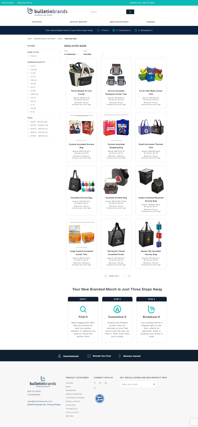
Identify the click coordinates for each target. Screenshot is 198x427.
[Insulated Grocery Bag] (81, 181)
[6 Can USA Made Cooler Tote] (151, 74)
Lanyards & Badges (75, 398)
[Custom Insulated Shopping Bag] (116, 128)
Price (30, 118)
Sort (85, 51)
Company (150, 22)
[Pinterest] (96, 389)
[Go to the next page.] (129, 276)
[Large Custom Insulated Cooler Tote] (81, 234)
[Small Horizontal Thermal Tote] (151, 128)
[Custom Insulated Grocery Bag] (81, 128)
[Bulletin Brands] (48, 12)
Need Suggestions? (119, 22)
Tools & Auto (72, 412)
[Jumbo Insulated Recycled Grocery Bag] (151, 181)
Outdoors (71, 405)
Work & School (73, 401)
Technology (72, 409)
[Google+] (107, 384)
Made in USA (33, 52)
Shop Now (37, 22)
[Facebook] (96, 384)
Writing (69, 416)
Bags (68, 387)
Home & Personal (74, 394)
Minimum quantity (36, 62)
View (66, 51)
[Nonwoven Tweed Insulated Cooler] (116, 234)
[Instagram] (101, 384)
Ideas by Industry (78, 22)
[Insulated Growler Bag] (116, 181)
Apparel (70, 383)
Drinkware (71, 390)
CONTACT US (135, 3)
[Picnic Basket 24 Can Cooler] (81, 74)
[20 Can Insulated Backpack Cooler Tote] (116, 74)
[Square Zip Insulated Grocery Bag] (151, 234)
